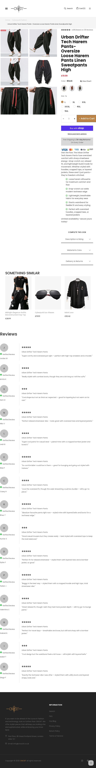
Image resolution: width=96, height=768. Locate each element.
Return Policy (54, 731)
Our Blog (52, 721)
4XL (78, 106)
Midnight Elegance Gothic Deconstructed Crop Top (15, 313)
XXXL (67, 106)
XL (73, 102)
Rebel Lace (69, 312)
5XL (66, 111)
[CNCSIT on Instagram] (82, 760)
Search (52, 711)
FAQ (50, 716)
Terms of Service (56, 736)
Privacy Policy (54, 726)
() (82, 8)
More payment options (77, 134)
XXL (83, 102)
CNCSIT (23, 761)
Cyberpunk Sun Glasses (44, 312)
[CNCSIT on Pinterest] (88, 760)
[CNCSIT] (19, 8)
